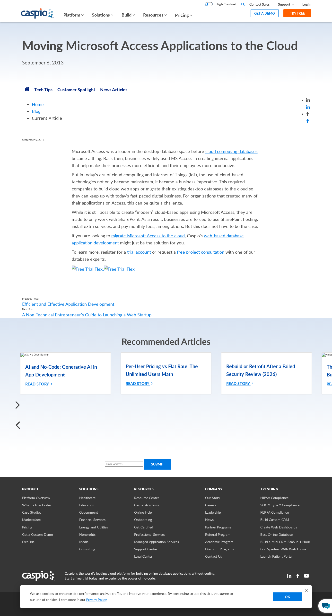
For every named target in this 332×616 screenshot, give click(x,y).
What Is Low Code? (36, 505)
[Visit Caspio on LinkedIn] (289, 576)
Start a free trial (76, 578)
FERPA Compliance (274, 512)
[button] (166, 404)
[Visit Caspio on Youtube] (306, 576)
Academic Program (219, 541)
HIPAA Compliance (274, 497)
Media (83, 541)
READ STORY (37, 384)
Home (38, 104)
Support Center (145, 549)
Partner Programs (218, 527)
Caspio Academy (146, 505)
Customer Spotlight (76, 89)
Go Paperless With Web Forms (283, 549)
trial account (139, 252)
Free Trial (28, 541)
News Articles (113, 89)
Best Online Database (276, 534)
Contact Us (213, 556)
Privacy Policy (96, 600)
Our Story (212, 497)
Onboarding (143, 519)
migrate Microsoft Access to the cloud (148, 236)
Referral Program (217, 534)
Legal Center (143, 556)
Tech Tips (43, 89)
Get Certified (143, 527)
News (209, 519)
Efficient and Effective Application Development (68, 304)
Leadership (213, 512)
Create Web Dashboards (278, 527)
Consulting (87, 549)
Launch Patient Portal (276, 556)
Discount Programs (219, 549)
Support (284, 4)
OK (287, 597)
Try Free (297, 13)
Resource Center (146, 497)
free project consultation (200, 252)
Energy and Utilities (93, 527)
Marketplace (31, 519)
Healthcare (87, 497)
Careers (210, 505)
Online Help (143, 512)
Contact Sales (259, 4)
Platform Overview (36, 497)
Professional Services (149, 534)
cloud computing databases (231, 151)
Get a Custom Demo (37, 534)
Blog (36, 111)
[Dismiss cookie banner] (306, 591)
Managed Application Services (156, 541)
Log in (306, 4)
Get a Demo (264, 13)
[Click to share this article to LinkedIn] (308, 107)
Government (88, 512)
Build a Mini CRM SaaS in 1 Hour (285, 541)
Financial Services (92, 519)
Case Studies (31, 512)
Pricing (182, 15)
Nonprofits (87, 534)
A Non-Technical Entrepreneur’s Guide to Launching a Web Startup (86, 315)
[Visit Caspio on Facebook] (297, 576)
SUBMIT (157, 464)
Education (86, 505)
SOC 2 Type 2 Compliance (279, 505)
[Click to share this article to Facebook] (307, 121)
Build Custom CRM (274, 519)
